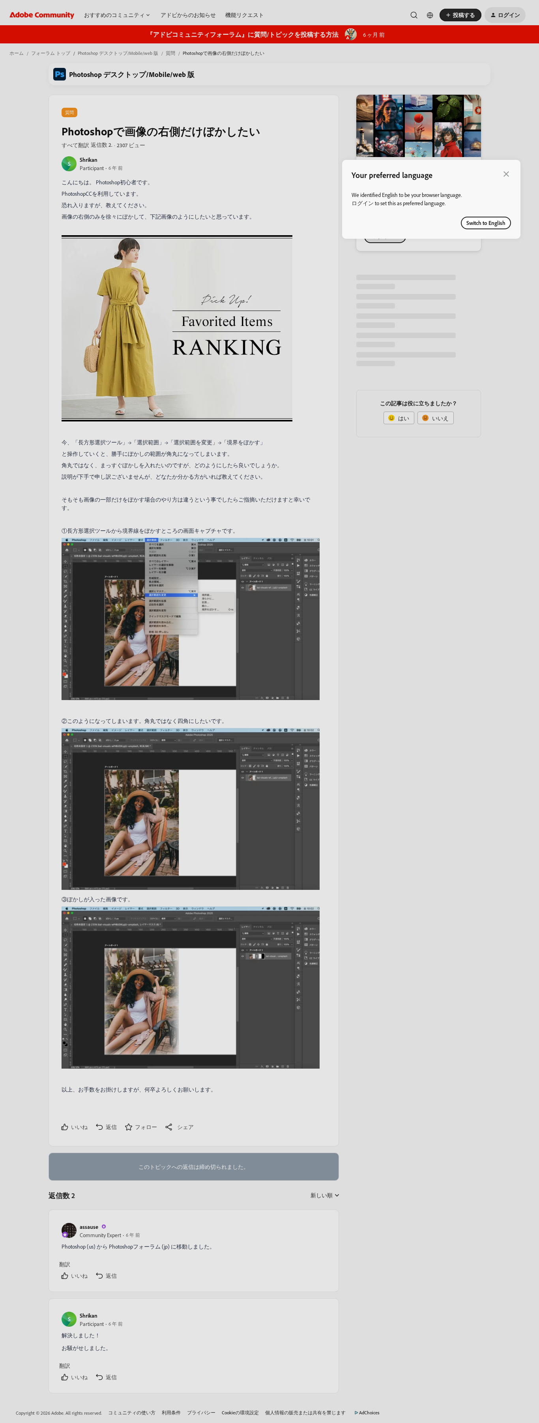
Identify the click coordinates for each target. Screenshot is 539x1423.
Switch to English (485, 222)
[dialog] (431, 199)
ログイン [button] (363, 203)
